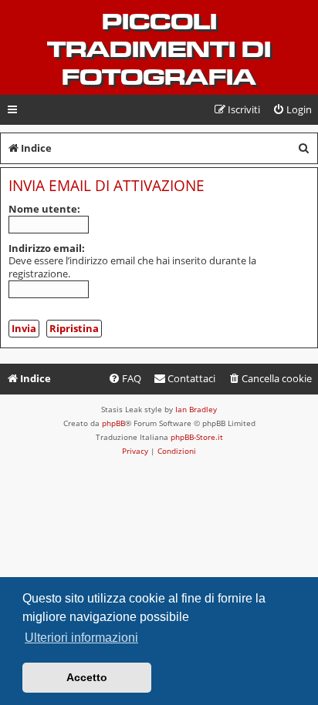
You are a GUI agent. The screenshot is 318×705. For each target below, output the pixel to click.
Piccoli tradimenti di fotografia (159, 49)
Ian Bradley (196, 409)
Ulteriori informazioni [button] (81, 637)
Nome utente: (44, 209)
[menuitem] (292, 110)
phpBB (113, 423)
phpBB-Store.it (197, 436)
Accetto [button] (86, 677)
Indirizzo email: (46, 248)
